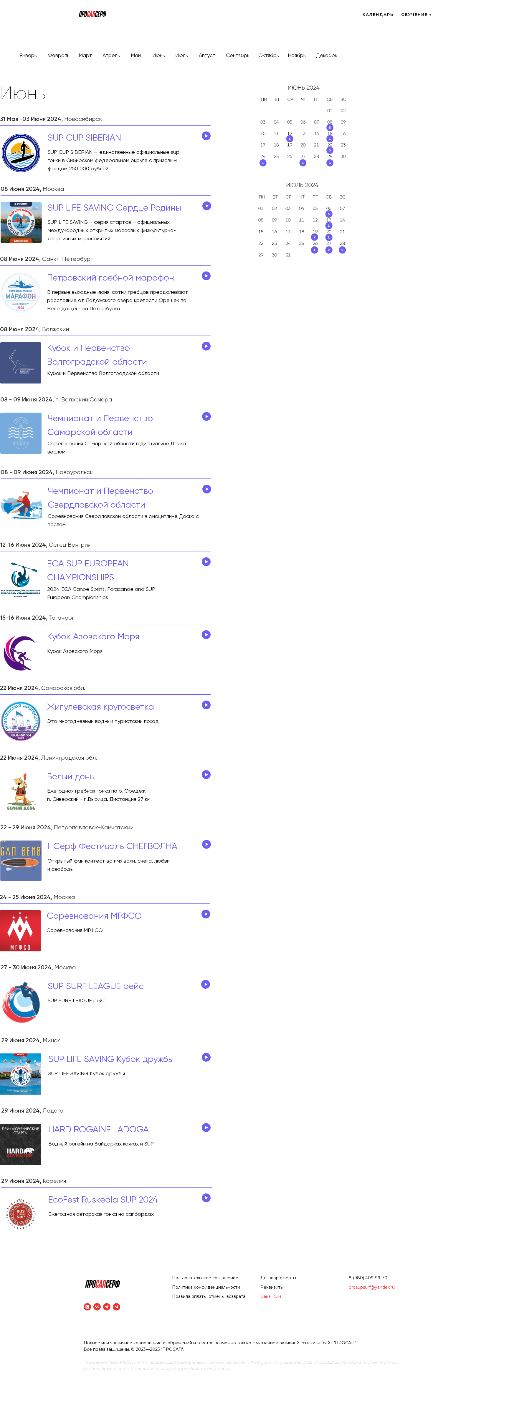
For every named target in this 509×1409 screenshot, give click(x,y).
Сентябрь (237, 55)
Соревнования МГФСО (94, 916)
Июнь (158, 55)
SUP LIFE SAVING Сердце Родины (114, 208)
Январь (28, 55)
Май (136, 55)
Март (85, 55)
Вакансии (270, 1296)
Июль (181, 55)
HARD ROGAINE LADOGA (98, 1129)
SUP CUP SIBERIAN (84, 138)
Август (207, 55)
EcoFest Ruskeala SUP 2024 (103, 1200)
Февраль (59, 55)
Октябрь (268, 55)
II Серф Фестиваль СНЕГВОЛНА (112, 846)
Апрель (111, 55)
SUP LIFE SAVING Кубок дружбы (111, 1059)
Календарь (378, 14)
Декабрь (326, 55)
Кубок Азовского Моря (93, 637)
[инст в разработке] (87, 1306)
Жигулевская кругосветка (100, 707)
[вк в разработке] (97, 1306)
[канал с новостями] (106, 1306)
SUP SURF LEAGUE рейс (95, 986)
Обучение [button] (414, 14)
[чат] (116, 1306)
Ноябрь (297, 55)
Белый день (70, 777)
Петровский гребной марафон (110, 278)
